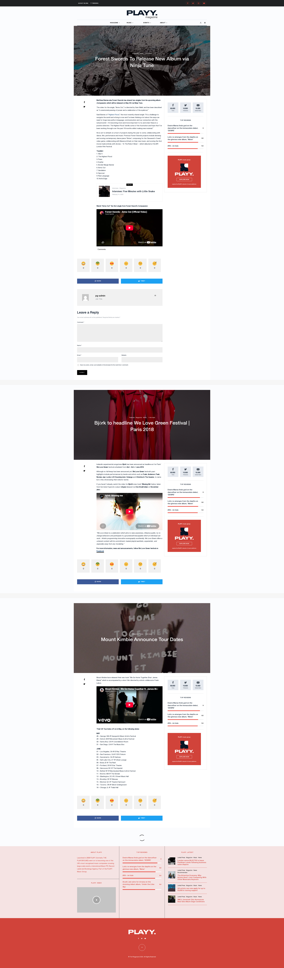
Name (79, 345)
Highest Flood (114, 115)
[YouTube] (204, 3)
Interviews (115, 188)
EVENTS (146, 23)
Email (79, 355)
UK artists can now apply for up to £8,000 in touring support (191, 889)
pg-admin (100, 296)
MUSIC (129, 23)
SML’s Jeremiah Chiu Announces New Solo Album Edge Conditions (191, 900)
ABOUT (162, 23)
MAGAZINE (114, 23)
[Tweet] (84, 107)
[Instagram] (198, 3)
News (141, 53)
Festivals (132, 417)
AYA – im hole (173, 146)
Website (123, 355)
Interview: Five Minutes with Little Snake (133, 192)
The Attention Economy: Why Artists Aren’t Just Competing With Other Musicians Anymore (192, 877)
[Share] (84, 102)
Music (195, 857)
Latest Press (181, 857)
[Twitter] (193, 3)
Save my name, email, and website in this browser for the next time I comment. (104, 365)
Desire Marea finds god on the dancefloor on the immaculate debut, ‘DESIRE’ (183, 128)
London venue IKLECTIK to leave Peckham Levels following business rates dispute (192, 862)
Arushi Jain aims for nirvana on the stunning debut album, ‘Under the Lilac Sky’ (138, 884)
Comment (80, 322)
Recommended (182, 872)
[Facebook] (188, 3)
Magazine (135, 53)
